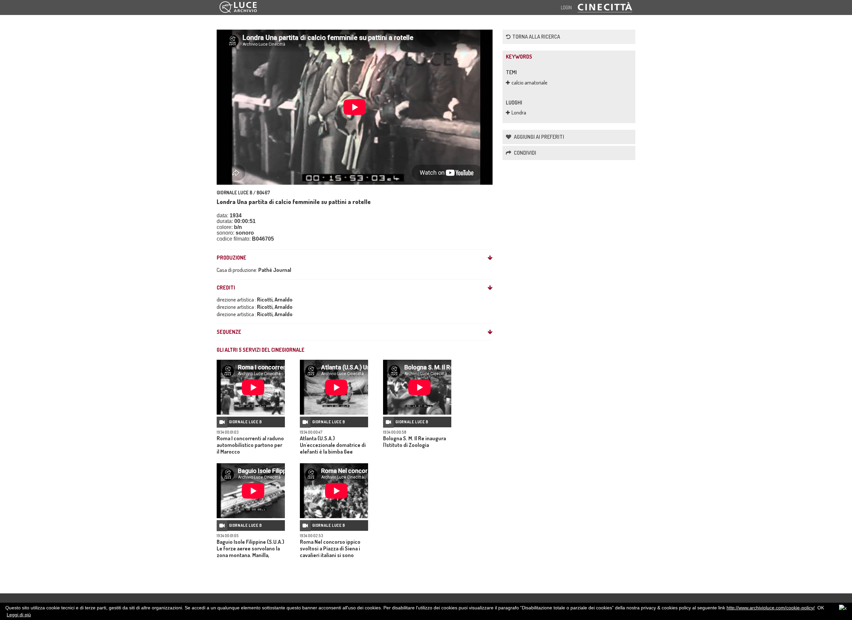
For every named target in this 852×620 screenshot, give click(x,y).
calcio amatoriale (529, 82)
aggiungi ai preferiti (538, 136)
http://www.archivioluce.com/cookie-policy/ (771, 607)
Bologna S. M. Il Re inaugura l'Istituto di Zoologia (414, 441)
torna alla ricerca (536, 36)
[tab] (355, 258)
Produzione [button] (231, 258)
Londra (519, 112)
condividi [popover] (524, 152)
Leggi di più (19, 614)
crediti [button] (226, 288)
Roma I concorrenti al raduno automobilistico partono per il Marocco (250, 445)
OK (820, 607)
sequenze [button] (229, 332)
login (566, 7)
